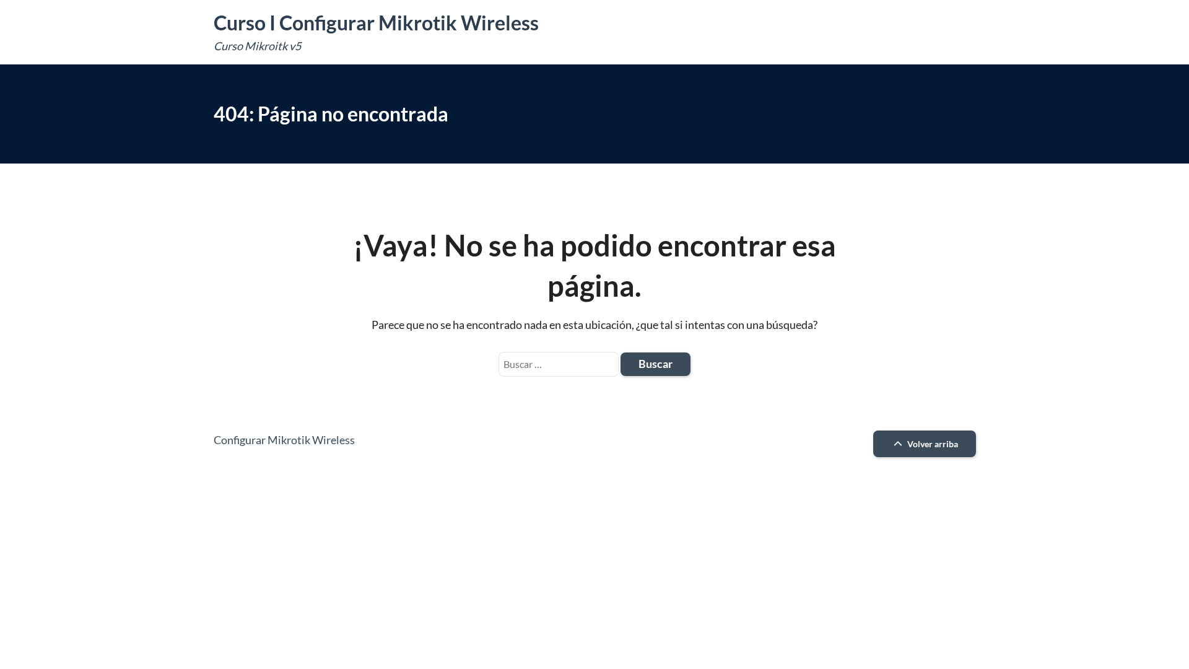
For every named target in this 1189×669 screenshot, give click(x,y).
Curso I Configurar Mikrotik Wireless (376, 23)
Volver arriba (931, 444)
